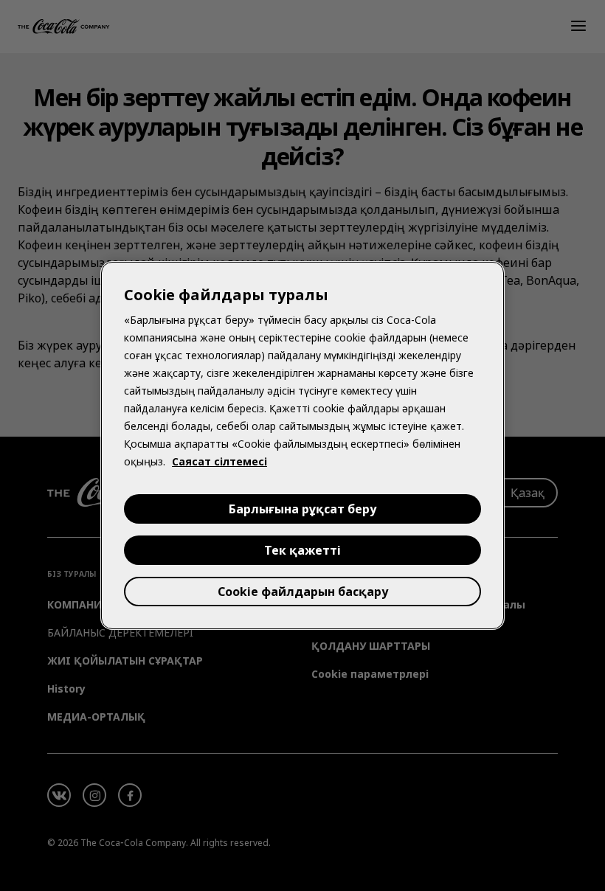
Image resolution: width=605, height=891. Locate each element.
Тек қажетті (302, 550)
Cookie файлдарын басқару (303, 591)
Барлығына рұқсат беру (302, 509)
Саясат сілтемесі (219, 461)
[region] (302, 445)
